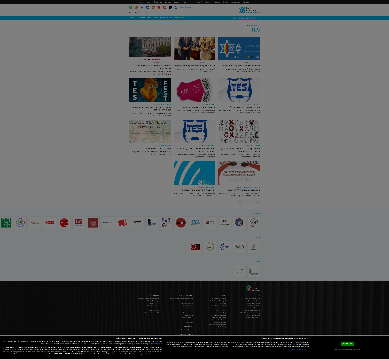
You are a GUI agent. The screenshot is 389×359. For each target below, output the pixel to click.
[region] (194, 347)
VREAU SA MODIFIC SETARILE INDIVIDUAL (347, 349)
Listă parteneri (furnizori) (300, 349)
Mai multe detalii (156, 344)
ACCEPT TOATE (347, 343)
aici (62, 352)
